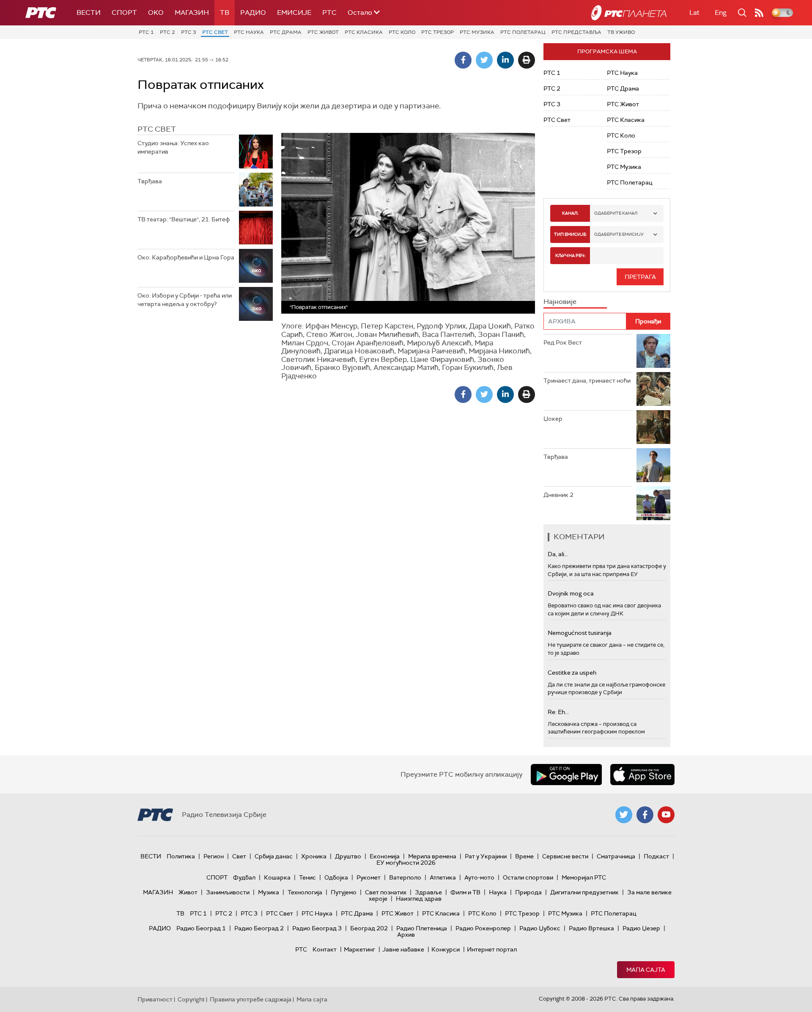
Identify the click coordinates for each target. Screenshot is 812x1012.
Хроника (313, 856)
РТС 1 (146, 32)
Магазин (192, 12)
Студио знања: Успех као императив (173, 147)
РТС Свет (215, 32)
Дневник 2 (558, 495)
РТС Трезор (437, 32)
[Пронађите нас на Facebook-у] (644, 814)
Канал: (570, 213)
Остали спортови (528, 877)
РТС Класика (364, 32)
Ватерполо (405, 877)
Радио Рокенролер (483, 928)
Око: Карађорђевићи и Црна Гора (185, 257)
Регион (213, 856)
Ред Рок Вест (562, 342)
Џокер (552, 418)
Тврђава (149, 181)
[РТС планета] (628, 12)
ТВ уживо (621, 32)
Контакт (325, 949)
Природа (528, 892)
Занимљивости (228, 892)
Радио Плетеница (421, 928)
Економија (385, 856)
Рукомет (369, 877)
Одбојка (336, 877)
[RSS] (759, 12)
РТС (329, 12)
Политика (181, 856)
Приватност (155, 999)
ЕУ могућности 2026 (406, 862)
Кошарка (277, 877)
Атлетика (443, 877)
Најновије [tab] (559, 301)
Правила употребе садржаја (250, 999)
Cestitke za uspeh (572, 672)
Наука (498, 892)
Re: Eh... (558, 712)
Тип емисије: (570, 234)
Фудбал (244, 877)
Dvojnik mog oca (571, 593)
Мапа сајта (645, 969)
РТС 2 (167, 32)
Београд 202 (369, 928)
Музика (268, 892)
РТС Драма (286, 32)
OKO (156, 12)
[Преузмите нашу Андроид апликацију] (566, 774)
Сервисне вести (565, 856)
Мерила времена (432, 856)
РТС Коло (402, 32)
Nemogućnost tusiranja (580, 633)
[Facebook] (463, 60)
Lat (694, 12)
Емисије (294, 12)
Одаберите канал (615, 213)
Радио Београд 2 (259, 928)
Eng (721, 12)
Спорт (124, 12)
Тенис (307, 877)
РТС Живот (323, 32)
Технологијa (305, 892)
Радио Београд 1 (201, 928)
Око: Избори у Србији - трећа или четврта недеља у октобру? (184, 300)
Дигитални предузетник (584, 892)
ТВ (224, 12)
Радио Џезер (641, 928)
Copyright (191, 999)
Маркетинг (359, 949)
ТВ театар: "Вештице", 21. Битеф (183, 219)
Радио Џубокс (539, 928)
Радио (253, 12)
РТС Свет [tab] (156, 129)
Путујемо (344, 892)
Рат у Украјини (486, 856)
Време (524, 856)
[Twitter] (484, 60)
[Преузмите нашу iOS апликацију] (642, 774)
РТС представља (576, 32)
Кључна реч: (570, 255)
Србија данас (274, 856)
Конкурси (445, 949)
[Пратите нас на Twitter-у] (623, 814)
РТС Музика (477, 32)
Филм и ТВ (465, 892)
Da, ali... (558, 554)
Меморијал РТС (584, 877)
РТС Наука (249, 32)
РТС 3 (188, 32)
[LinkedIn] (505, 60)
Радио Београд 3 (317, 928)
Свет (239, 856)
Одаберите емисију (619, 234)
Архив (406, 934)
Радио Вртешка (591, 928)
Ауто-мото (479, 877)
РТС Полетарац (523, 32)
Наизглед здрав (419, 898)
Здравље (428, 892)
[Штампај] (526, 60)
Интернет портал (492, 949)
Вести (89, 12)
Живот (188, 892)
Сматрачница (616, 856)
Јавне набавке (403, 949)
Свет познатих (385, 892)
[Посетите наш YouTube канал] (666, 814)
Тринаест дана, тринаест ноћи (587, 380)
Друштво (348, 856)
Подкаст (656, 856)
